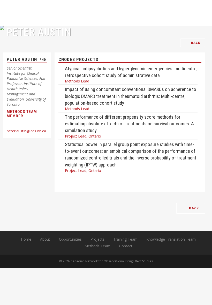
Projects (97, 239)
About (45, 239)
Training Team (125, 239)
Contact (125, 245)
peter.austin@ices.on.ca (26, 130)
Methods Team (97, 245)
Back (195, 43)
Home (26, 239)
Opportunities (70, 239)
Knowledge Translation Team (171, 239)
